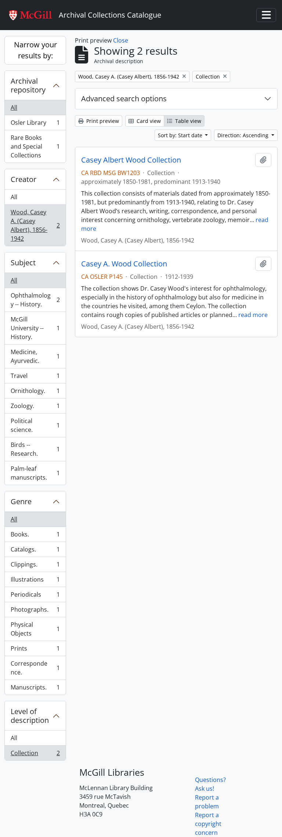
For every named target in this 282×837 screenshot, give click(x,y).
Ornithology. (35, 393)
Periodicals (35, 596)
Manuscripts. (35, 689)
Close (120, 40)
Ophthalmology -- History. (35, 299)
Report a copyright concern (208, 824)
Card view (148, 120)
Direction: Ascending (243, 135)
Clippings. (35, 566)
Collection (35, 754)
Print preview (102, 120)
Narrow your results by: (35, 50)
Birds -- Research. (35, 449)
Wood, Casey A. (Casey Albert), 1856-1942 (35, 225)
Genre (21, 501)
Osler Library (35, 124)
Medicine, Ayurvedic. (35, 356)
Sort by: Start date (181, 135)
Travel (35, 377)
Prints (35, 650)
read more (253, 315)
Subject (23, 263)
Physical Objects (35, 629)
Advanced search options (124, 98)
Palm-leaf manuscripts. (35, 473)
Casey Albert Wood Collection (131, 160)
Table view (187, 120)
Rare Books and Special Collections (35, 146)
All (14, 107)
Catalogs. (35, 551)
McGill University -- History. (35, 328)
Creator (23, 179)
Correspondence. (35, 667)
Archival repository (28, 85)
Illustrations (35, 581)
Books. (35, 536)
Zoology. (35, 408)
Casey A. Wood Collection (124, 263)
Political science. (35, 425)
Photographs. (35, 611)
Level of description (30, 715)
